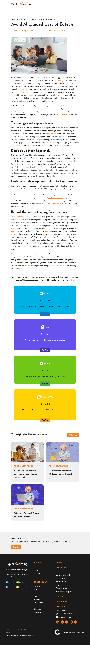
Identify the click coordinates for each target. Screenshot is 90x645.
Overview (37, 567)
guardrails (48, 231)
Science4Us (53, 30)
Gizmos (34, 30)
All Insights (73, 435)
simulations (20, 92)
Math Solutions (38, 602)
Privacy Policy (10, 629)
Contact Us (61, 601)
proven (27, 265)
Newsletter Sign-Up (64, 617)
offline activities (17, 145)
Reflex (43, 30)
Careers (60, 597)
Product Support (61, 578)
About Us (38, 563)
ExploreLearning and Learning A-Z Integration (20, 635)
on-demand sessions (55, 197)
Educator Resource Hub (63, 575)
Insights (58, 585)
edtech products (51, 133)
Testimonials (37, 612)
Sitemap (8, 632)
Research (60, 563)
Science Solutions (39, 606)
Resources (61, 568)
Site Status (37, 609)
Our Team (37, 573)
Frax (63, 30)
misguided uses (62, 114)
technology (59, 80)
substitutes (15, 231)
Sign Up (16, 547)
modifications (54, 203)
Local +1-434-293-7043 (66, 614)
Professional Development (64, 591)
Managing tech (17, 216)
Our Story (37, 570)
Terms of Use (22, 629)
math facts (57, 86)
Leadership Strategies (20, 30)
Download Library (61, 588)
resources (30, 145)
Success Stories (61, 581)
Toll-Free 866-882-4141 (66, 610)
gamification (22, 89)
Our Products (41, 582)
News (35, 577)
